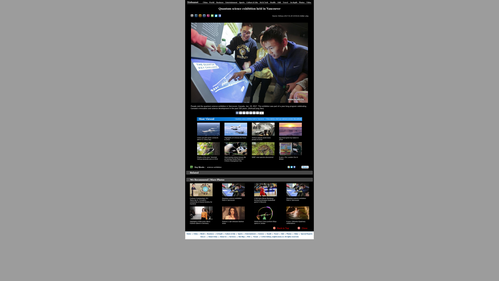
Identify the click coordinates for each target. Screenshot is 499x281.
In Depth (219, 234)
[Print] (200, 15)
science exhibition (214, 167)
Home (189, 234)
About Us (223, 237)
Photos (289, 234)
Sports (240, 234)
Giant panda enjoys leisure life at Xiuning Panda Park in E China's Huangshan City (235, 159)
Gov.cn (202, 237)
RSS (248, 237)
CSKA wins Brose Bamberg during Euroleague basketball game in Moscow (264, 200)
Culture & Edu (230, 234)
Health (269, 234)
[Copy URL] (204, 15)
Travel (276, 234)
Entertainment (250, 234)
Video (296, 234)
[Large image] (208, 15)
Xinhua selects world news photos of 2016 (261, 138)
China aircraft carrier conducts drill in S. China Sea (207, 138)
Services (232, 237)
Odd (282, 234)
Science (261, 234)
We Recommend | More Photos (207, 179)
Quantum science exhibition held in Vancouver (232, 199)
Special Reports (307, 234)
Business (210, 234)
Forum (255, 237)
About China (212, 237)
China (195, 234)
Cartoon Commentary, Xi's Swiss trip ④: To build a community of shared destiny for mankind (201, 201)
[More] (212, 15)
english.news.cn (278, 237)
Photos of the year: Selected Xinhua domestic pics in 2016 (207, 158)
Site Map (241, 237)
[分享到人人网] (299, 167)
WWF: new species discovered (262, 157)
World (202, 234)
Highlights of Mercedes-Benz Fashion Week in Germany (200, 222)
